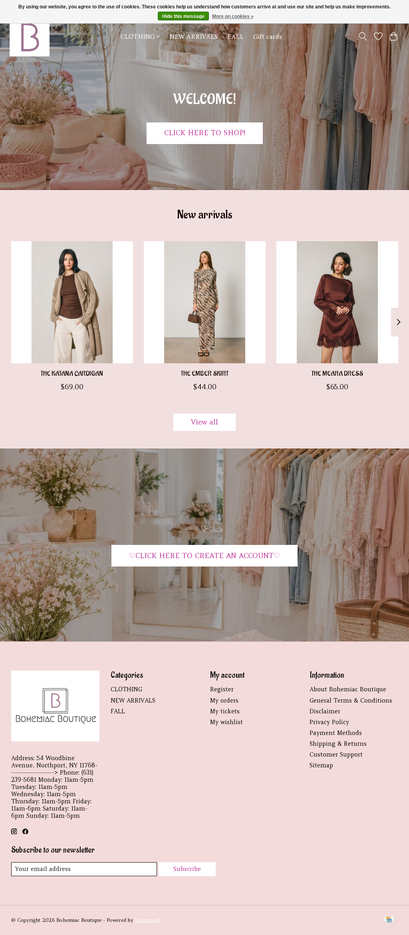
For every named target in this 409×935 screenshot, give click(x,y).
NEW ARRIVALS (194, 36)
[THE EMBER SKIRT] (205, 302)
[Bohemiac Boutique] (30, 36)
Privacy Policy (329, 722)
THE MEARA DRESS (337, 374)
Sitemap (321, 765)
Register (222, 689)
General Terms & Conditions (351, 700)
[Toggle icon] (362, 36)
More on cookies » (233, 16)
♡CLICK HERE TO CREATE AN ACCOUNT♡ (204, 555)
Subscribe (187, 869)
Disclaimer (325, 711)
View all (204, 422)
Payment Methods (336, 733)
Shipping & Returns (338, 743)
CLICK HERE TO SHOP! (204, 132)
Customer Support (336, 754)
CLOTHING (126, 689)
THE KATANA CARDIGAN (72, 374)
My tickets (225, 711)
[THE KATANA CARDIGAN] (72, 302)
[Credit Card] (389, 920)
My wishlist (226, 722)
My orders (224, 700)
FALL (235, 36)
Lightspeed (147, 920)
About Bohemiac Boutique (348, 689)
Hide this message (183, 16)
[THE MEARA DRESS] (337, 302)
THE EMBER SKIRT (204, 374)
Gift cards (267, 36)
